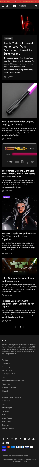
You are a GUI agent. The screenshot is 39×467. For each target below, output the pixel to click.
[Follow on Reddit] (3, 442)
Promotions (5, 411)
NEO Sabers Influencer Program (12, 397)
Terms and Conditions (9, 387)
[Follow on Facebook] (3, 439)
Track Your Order (7, 370)
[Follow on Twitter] (7, 439)
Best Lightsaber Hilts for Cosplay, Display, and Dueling (18, 123)
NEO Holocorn (6, 401)
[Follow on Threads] (16, 439)
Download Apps (7, 367)
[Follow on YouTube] (25, 439)
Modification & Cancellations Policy (13, 381)
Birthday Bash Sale (8, 428)
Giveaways (5, 425)
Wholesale (5, 391)
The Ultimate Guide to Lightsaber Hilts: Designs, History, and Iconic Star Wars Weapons (18, 173)
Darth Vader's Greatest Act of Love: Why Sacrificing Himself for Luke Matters (18, 48)
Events (4, 414)
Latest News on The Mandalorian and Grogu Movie (18, 279)
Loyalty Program (7, 418)
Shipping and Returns (9, 374)
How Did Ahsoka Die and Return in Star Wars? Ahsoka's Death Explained (19, 236)
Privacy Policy (6, 384)
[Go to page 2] (24, 327)
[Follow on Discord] (7, 442)
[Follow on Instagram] (12, 439)
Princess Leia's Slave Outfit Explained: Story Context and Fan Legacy (18, 303)
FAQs (3, 377)
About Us (5, 360)
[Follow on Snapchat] (33, 439)
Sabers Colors (6, 421)
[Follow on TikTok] (29, 439)
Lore (3, 404)
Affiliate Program (7, 408)
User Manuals (6, 363)
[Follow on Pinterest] (20, 439)
